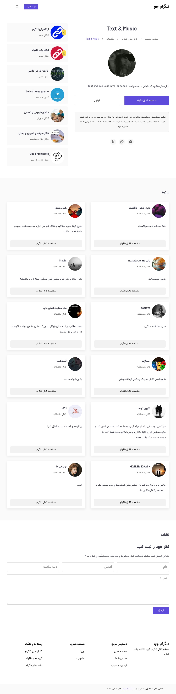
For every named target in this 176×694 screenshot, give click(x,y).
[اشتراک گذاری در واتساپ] (122, 142)
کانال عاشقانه (42, 98)
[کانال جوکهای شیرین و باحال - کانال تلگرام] (57, 136)
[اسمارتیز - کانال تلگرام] (159, 364)
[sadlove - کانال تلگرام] (159, 311)
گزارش (97, 100)
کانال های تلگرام (33, 651)
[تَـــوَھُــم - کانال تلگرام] (75, 364)
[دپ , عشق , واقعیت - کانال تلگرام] (159, 211)
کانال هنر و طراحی (40, 160)
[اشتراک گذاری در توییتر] (113, 142)
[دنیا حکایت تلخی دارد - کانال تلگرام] (75, 311)
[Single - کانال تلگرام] (75, 264)
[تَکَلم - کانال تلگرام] (75, 412)
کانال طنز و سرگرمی (39, 139)
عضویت (80, 659)
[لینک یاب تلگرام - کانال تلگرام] (57, 53)
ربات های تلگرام (34, 666)
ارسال (161, 610)
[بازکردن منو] (8, 7)
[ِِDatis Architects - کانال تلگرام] (57, 157)
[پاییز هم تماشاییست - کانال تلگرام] (159, 264)
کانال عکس (43, 77)
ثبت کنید (31, 7)
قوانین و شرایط (119, 666)
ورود (82, 651)
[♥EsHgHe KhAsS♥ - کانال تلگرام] (159, 470)
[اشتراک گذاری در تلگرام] (131, 142)
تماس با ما (121, 659)
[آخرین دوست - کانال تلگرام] (159, 412)
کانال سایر (44, 35)
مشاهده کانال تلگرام (146, 100)
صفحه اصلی (120, 651)
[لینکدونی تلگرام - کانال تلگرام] (57, 33)
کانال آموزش (43, 118)
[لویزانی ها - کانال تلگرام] (75, 470)
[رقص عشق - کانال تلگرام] (75, 211)
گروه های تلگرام (34, 659)
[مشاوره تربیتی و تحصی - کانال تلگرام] (57, 116)
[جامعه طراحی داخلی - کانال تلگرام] (57, 74)
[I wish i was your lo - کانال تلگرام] (57, 95)
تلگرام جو (161, 644)
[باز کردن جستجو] (17, 7)
